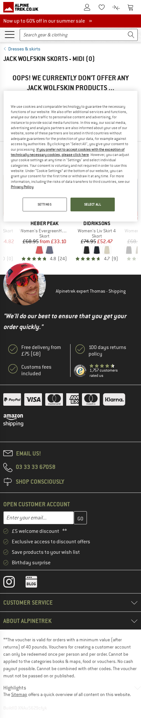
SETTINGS (45, 204)
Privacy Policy (22, 186)
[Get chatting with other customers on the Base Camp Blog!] (36, 583)
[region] (71, 156)
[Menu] (9, 34)
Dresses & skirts (24, 49)
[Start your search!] (131, 35)
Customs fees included (36, 370)
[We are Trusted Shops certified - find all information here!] (80, 371)
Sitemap (19, 694)
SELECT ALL (92, 204)
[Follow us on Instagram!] (14, 583)
